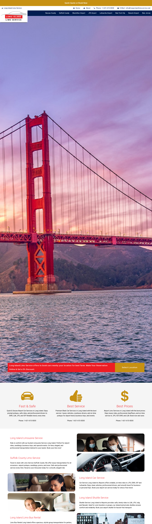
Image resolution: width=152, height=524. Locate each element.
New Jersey (146, 13)
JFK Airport (92, 13)
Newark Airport (133, 13)
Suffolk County (64, 13)
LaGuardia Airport (106, 13)
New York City (120, 13)
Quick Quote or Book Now (76, 3)
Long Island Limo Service (13, 8)
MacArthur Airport (78, 13)
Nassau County (50, 13)
